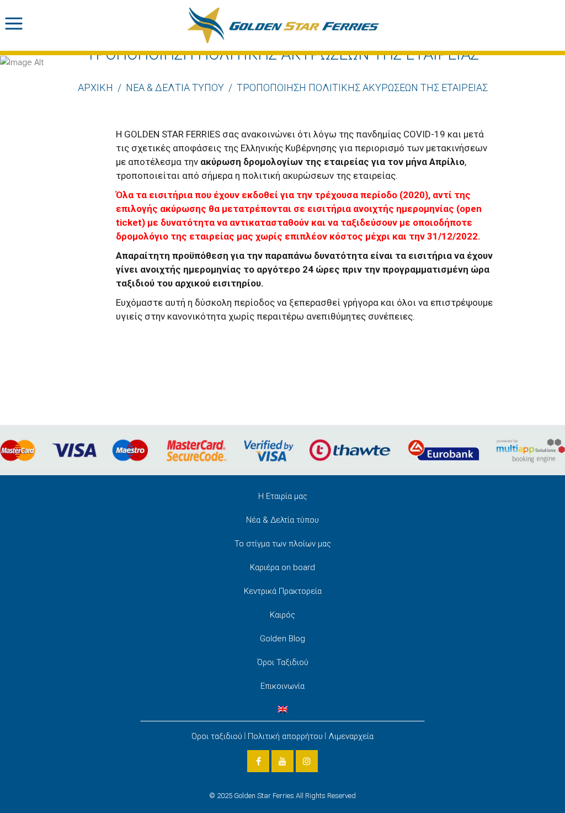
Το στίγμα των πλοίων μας (282, 544)
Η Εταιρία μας (282, 496)
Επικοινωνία (282, 686)
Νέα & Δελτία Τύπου (175, 87)
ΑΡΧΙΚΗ (95, 87)
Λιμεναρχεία (351, 736)
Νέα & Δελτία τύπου (282, 520)
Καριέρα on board (282, 567)
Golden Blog (282, 639)
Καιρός (282, 615)
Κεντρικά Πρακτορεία (283, 591)
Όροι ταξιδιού (216, 736)
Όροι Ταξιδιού (282, 662)
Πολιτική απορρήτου (285, 736)
